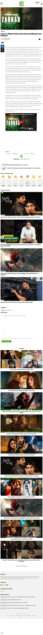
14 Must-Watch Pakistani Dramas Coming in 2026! (21, 369)
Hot (2, 192)
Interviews (3, 242)
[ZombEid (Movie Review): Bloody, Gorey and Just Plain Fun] (21, 445)
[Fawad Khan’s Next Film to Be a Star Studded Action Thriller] (21, 289)
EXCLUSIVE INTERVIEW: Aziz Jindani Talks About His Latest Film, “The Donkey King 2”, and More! (21, 245)
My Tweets (2, 591)
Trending (2, 278)
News (2, 300)
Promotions (12, 615)
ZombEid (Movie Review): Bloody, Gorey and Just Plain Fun (21, 455)
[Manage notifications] (2, 633)
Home (8, 615)
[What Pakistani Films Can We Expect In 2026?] (21, 529)
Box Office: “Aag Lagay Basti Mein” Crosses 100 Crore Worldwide (21, 433)
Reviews (2, 215)
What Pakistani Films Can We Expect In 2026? (21, 539)
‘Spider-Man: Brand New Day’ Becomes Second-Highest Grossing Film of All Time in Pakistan (21, 412)
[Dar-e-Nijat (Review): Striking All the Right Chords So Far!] (21, 380)
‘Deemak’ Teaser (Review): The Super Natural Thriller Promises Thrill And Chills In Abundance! (21, 560)
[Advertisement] (24, 44)
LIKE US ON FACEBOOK (21, 566)
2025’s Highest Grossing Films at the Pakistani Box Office (21, 497)
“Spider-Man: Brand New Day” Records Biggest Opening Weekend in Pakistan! (19, 274)
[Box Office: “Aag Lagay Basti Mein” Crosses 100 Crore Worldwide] (21, 423)
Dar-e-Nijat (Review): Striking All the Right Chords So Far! (21, 390)
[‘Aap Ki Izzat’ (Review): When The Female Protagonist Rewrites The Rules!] (21, 204)
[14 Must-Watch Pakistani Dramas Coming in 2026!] (21, 359)
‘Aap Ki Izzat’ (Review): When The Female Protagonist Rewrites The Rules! (20, 217)
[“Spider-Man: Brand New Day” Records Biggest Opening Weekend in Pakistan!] (21, 260)
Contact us (34, 615)
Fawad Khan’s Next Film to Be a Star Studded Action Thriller (17, 302)
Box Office (3, 271)
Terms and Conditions (27, 615)
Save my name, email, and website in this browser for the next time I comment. (17, 338)
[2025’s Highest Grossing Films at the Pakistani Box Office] (21, 487)
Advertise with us (19, 615)
